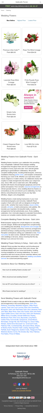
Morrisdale (4, 322)
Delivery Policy (22, 408)
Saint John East (20, 313)
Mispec (37, 326)
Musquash (4, 309)
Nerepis (3, 324)
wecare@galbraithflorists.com (21, 378)
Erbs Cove (16, 317)
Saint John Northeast (33, 313)
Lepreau (3, 307)
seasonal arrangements (32, 187)
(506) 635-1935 (21, 376)
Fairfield (3, 330)
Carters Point (5, 319)
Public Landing (23, 328)
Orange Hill (12, 322)
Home (2, 10)
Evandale (13, 315)
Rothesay (4, 305)
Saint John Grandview (31, 307)
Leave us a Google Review (21, 390)
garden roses (19, 174)
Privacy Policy (19, 405)
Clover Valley (34, 322)
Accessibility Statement (31, 405)
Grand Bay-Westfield (15, 305)
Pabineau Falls (5, 326)
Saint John (33, 303)
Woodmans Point (6, 317)
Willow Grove (5, 315)
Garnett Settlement (23, 315)
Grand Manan (32, 319)
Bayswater (24, 317)
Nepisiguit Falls (34, 328)
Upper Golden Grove (8, 313)
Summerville (14, 319)
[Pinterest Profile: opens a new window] (23, 384)
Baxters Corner (13, 332)
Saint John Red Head (16, 309)
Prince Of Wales (14, 334)
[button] (38, 408)
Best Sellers (11, 20)
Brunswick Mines (28, 326)
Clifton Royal (33, 305)
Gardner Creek (24, 330)
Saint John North (35, 311)
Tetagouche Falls (35, 330)
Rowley (32, 315)
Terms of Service (8, 405)
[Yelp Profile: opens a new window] (28, 384)
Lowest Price (32, 20)
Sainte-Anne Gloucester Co (16, 324)
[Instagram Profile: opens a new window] (15, 384)
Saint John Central (23, 311)
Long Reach (32, 317)
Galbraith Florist (22, 2)
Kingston (25, 305)
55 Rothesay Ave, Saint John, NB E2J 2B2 (21, 374)
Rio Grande (22, 332)
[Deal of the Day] (32, 102)
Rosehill (15, 328)
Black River (12, 311)
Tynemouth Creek (31, 324)
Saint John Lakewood (30, 309)
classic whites (33, 205)
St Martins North (6, 328)
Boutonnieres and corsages (30, 226)
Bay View (30, 332)
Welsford (4, 332)
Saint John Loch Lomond (15, 307)
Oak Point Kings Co (23, 322)
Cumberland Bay (16, 326)
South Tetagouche (13, 330)
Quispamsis (23, 319)
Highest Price (21, 20)
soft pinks (10, 207)
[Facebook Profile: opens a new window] (19, 384)
